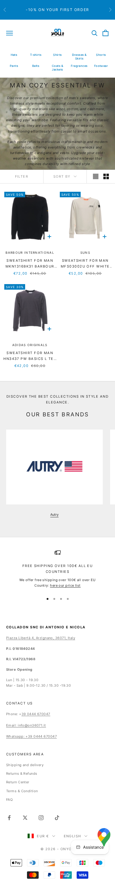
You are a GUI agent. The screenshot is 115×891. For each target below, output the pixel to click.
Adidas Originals (30, 345)
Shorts (101, 54)
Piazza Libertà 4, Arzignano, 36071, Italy (40, 638)
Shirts (57, 54)
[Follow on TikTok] (57, 818)
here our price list (65, 585)
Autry (54, 514)
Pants (14, 66)
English (72, 836)
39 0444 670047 (35, 714)
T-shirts (36, 54)
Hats (14, 54)
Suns (85, 252)
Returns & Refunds (21, 773)
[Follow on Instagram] (41, 818)
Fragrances (79, 66)
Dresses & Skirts (79, 56)
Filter (22, 176)
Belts (35, 66)
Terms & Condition (22, 791)
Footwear (101, 66)
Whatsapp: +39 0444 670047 (31, 736)
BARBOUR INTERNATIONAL (30, 252)
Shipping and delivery (25, 765)
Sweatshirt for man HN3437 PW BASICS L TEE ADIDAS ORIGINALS (29, 356)
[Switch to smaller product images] (106, 176)
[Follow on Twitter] (25, 818)
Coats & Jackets (57, 67)
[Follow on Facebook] (9, 818)
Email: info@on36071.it (26, 725)
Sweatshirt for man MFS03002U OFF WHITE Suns (85, 263)
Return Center (17, 782)
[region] (57, 569)
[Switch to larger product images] (95, 176)
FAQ (9, 799)
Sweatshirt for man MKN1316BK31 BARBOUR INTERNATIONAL (30, 263)
